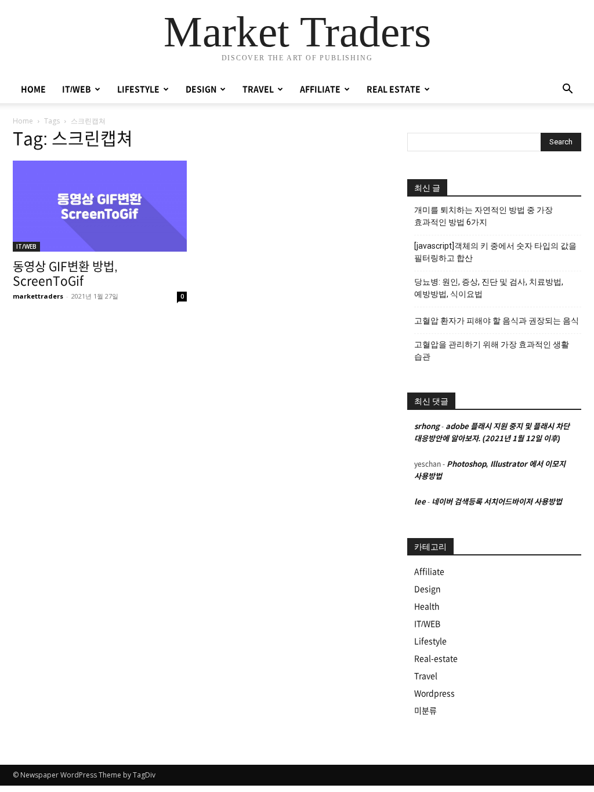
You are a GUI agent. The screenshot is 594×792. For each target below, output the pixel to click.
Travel (425, 676)
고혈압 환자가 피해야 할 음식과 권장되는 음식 (496, 320)
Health (427, 606)
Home (23, 121)
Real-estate (436, 659)
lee (420, 502)
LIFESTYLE (138, 89)
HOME (33, 89)
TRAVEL (258, 89)
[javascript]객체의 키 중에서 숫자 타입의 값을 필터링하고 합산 (495, 252)
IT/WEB (76, 89)
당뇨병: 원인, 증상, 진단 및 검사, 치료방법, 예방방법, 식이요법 (488, 288)
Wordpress (434, 693)
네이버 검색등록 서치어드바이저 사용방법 (497, 502)
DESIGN (201, 89)
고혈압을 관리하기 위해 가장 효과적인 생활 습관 (491, 350)
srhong (427, 426)
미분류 (425, 711)
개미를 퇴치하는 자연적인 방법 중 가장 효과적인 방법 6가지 (483, 216)
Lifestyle (430, 641)
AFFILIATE (320, 89)
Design (427, 589)
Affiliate (429, 572)
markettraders (38, 296)
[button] (567, 90)
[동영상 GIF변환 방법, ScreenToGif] (100, 206)
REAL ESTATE (394, 89)
